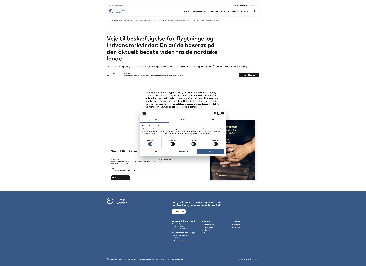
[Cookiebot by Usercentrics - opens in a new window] (215, 113)
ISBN (112, 168)
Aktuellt (186, 11)
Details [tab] (183, 119)
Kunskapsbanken (198, 11)
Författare (115, 159)
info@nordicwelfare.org (179, 228)
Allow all (210, 151)
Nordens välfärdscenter (116, 5)
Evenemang (213, 11)
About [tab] (212, 119)
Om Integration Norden (240, 11)
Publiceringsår (165, 159)
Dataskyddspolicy (178, 259)
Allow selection (183, 151)
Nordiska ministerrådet (161, 259)
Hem (108, 20)
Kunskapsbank (117, 20)
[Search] (254, 11)
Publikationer (128, 20)
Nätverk (224, 11)
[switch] (172, 144)
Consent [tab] (154, 119)
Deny (155, 151)
